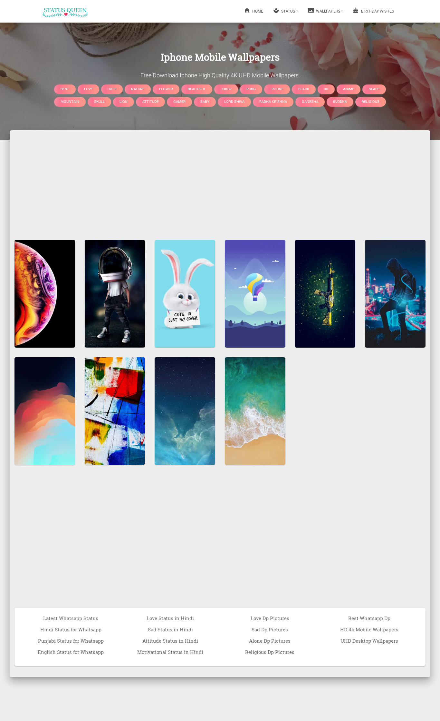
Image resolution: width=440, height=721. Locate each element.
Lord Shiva (234, 102)
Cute (112, 89)
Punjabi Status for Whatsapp (71, 640)
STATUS (287, 11)
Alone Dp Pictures (270, 640)
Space (374, 89)
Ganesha (310, 102)
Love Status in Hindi (170, 618)
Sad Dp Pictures (270, 629)
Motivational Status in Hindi (170, 652)
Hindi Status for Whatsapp (70, 629)
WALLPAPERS (327, 11)
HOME (257, 11)
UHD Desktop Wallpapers (369, 640)
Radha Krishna (273, 102)
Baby (204, 102)
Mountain (70, 102)
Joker (226, 89)
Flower (166, 89)
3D (326, 89)
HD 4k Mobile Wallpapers (369, 629)
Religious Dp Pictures (269, 652)
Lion (124, 102)
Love (88, 89)
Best (65, 89)
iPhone (277, 89)
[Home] (65, 11)
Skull (99, 102)
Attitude (150, 102)
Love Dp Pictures (270, 618)
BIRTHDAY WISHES (377, 11)
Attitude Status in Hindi (170, 640)
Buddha (340, 102)
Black (303, 89)
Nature (137, 89)
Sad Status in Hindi (170, 629)
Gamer (179, 102)
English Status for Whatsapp (71, 652)
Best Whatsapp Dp (369, 618)
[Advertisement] (220, 182)
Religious (370, 102)
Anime (348, 89)
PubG (251, 89)
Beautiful (197, 89)
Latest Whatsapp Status (70, 618)
